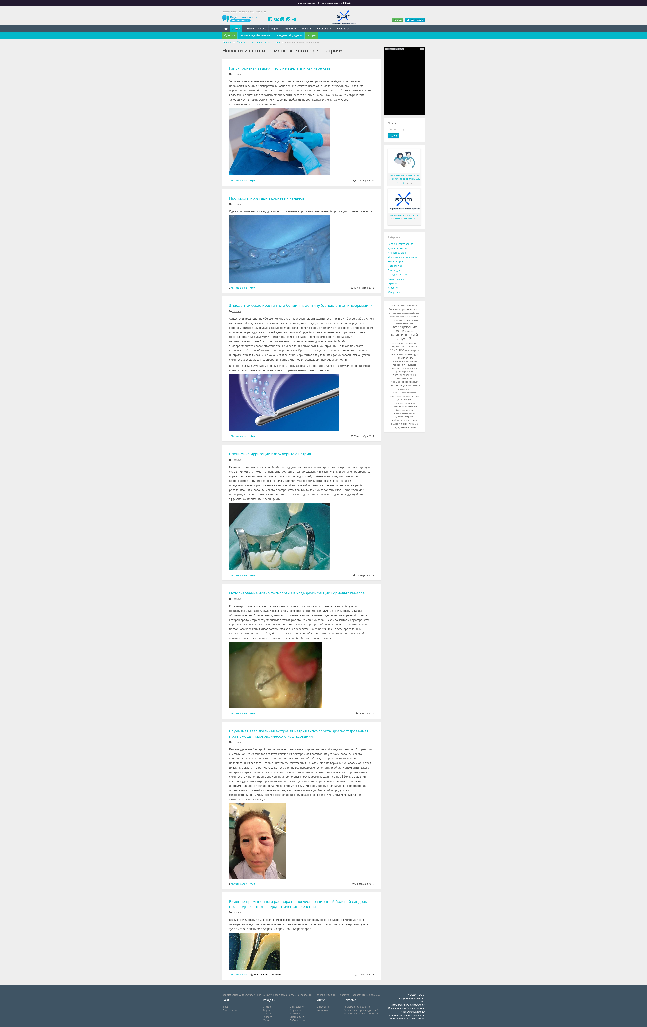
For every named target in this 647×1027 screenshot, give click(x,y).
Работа (306, 28)
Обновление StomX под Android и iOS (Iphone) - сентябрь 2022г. (404, 217)
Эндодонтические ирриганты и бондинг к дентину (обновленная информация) (300, 305)
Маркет (275, 28)
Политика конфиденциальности (406, 1008)
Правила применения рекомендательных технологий (407, 1013)
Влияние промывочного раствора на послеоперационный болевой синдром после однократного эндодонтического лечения (298, 904)
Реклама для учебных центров (361, 1013)
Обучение (290, 28)
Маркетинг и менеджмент (403, 257)
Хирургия (393, 287)
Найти (393, 135)
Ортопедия (394, 270)
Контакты (322, 1010)
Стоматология (396, 279)
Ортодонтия (395, 265)
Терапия (236, 74)
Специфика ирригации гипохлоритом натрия (270, 454)
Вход (399, 19)
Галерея (267, 1016)
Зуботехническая (397, 248)
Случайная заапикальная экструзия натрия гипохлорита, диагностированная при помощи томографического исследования (298, 733)
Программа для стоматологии (407, 1018)
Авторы (311, 35)
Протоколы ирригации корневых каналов (266, 198)
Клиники (343, 28)
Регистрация (416, 19)
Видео (250, 28)
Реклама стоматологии (357, 1006)
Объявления (324, 28)
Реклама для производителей (361, 1010)
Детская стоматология (400, 244)
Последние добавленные (255, 35)
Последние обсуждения (288, 35)
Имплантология (397, 252)
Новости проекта (397, 261)
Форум (262, 28)
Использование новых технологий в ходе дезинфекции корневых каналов (297, 593)
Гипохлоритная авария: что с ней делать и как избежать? (280, 68)
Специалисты (298, 1016)
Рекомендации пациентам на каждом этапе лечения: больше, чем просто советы (404, 177)
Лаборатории (297, 1020)
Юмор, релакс (396, 292)
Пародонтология (397, 274)
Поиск (231, 35)
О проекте (323, 1006)
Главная (227, 42)
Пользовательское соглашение (407, 1004)
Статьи (236, 28)
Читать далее (239, 180)
